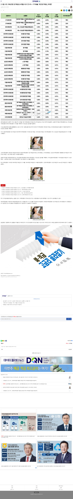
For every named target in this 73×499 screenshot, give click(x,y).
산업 (36, 485)
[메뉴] (1, 1)
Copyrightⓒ (31, 494)
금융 (12, 487)
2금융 (61, 487)
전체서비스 (36, 492)
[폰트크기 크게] (3, 10)
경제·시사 (12, 489)
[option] (36, 438)
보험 (36, 487)
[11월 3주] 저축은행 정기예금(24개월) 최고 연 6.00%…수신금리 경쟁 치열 (16, 191)
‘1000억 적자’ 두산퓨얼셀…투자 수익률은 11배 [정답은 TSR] (13, 302)
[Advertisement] (36, 286)
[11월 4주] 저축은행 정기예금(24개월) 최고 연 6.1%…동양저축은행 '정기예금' (16, 189)
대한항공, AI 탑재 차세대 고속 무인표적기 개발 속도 (12, 304)
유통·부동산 (61, 485)
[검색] (72, 1)
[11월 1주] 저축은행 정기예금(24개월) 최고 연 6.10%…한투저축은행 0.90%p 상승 (17, 194)
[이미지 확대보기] (71, 14)
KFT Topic (61, 489)
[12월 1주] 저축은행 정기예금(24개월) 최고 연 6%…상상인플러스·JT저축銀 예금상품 (18, 187)
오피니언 (36, 489)
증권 (12, 485)
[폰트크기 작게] (1, 10)
